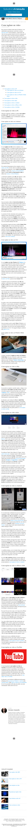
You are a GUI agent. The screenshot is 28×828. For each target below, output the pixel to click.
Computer (10, 12)
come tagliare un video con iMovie (16, 640)
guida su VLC (6, 329)
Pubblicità (13, 820)
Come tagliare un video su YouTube (12, 107)
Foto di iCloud (21, 605)
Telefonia (14, 12)
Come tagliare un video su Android (11, 102)
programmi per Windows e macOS (15, 681)
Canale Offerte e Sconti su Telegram (13, 18)
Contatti (9, 820)
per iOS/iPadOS (23, 682)
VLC (8, 392)
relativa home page (5, 454)
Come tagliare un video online (10, 100)
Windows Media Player (18, 360)
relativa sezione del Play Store (17, 520)
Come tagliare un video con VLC (14, 92)
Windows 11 (22, 262)
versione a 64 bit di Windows (17, 170)
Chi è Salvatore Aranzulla (13, 819)
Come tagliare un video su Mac (11, 98)
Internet (18, 12)
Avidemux (3, 392)
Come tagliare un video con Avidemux (15, 90)
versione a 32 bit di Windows (12, 173)
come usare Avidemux (10, 236)
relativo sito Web (5, 167)
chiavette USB (4, 32)
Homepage (6, 819)
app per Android (15, 682)
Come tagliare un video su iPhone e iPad (13, 105)
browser (3, 439)
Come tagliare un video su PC (10, 88)
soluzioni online (4, 682)
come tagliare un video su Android (16, 562)
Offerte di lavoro (18, 820)
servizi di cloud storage (20, 458)
